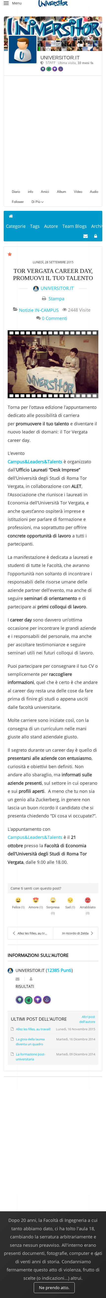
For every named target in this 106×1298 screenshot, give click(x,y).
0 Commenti (54, 318)
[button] (12, 3)
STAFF (50, 63)
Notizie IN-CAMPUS (39, 310)
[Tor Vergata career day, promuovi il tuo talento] (53, 364)
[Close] (97, 1254)
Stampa (56, 298)
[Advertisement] (53, 131)
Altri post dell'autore (87, 1019)
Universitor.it (60, 57)
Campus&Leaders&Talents (35, 462)
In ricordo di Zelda (75, 933)
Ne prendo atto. (54, 1287)
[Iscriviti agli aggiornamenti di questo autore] (17, 979)
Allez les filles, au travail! (35, 933)
